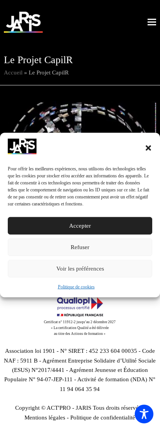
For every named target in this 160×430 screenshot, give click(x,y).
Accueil (13, 72)
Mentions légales (44, 417)
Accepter (80, 226)
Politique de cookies (76, 287)
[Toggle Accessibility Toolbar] (144, 414)
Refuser (80, 247)
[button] (148, 148)
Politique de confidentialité (102, 417)
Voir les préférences (80, 268)
